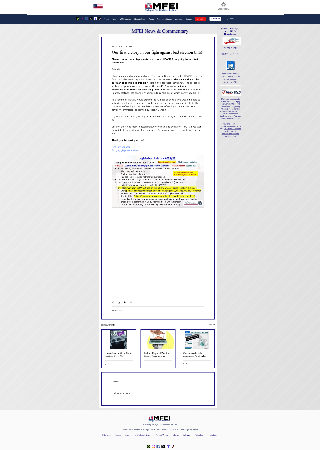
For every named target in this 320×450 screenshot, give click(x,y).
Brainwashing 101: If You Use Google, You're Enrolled (156, 354)
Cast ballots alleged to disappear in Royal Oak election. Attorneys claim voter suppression (197, 354)
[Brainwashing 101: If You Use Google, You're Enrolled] (158, 339)
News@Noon (162, 434)
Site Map (106, 434)
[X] (90, 18)
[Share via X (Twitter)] (119, 302)
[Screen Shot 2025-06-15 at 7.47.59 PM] (95, 18)
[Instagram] (82, 18)
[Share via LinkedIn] (125, 302)
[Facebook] (86, 18)
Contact (213, 434)
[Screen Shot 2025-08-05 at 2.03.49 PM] (77, 18)
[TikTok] (99, 18)
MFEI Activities (142, 434)
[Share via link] (131, 302)
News (127, 434)
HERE (235, 82)
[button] (211, 25)
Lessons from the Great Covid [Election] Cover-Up (118, 354)
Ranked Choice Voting (230, 133)
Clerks (176, 434)
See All (212, 324)
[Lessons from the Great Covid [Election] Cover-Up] (119, 339)
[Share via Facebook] (113, 302)
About (118, 434)
